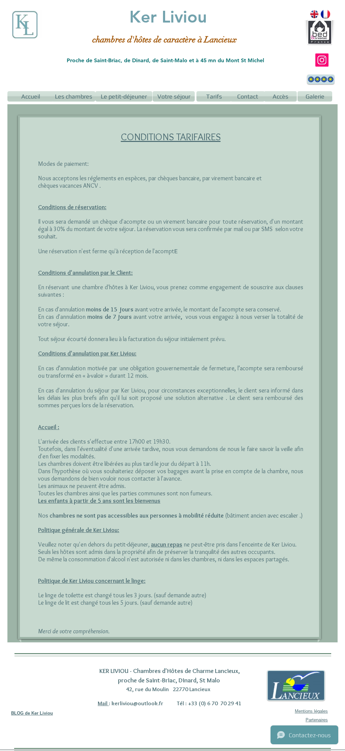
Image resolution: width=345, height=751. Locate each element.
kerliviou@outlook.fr (137, 703)
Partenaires (317, 719)
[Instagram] (321, 60)
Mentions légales (311, 711)
